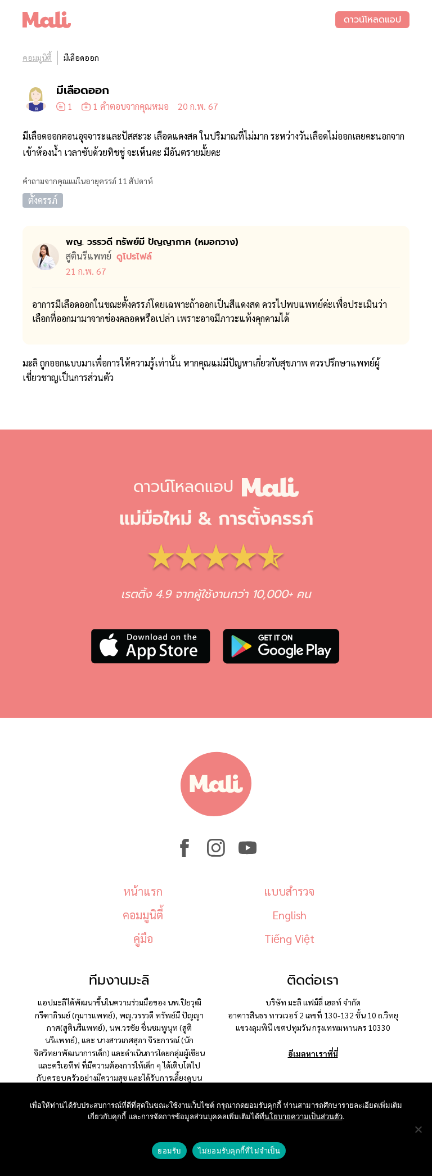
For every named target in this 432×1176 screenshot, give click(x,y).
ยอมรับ (169, 1150)
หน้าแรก (143, 891)
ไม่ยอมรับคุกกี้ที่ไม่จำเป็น (239, 1150)
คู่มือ (143, 938)
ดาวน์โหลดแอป (372, 19)
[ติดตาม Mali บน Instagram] (216, 853)
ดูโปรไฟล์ (134, 256)
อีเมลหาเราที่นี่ (313, 1053)
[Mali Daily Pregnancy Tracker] (178, 19)
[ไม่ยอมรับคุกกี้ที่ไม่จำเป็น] (418, 1129)
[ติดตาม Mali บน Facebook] (185, 853)
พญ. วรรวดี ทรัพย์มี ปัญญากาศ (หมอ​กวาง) (152, 242)
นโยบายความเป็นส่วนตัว (303, 1116)
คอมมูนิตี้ (37, 57)
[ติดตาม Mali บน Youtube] (247, 853)
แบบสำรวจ (289, 891)
